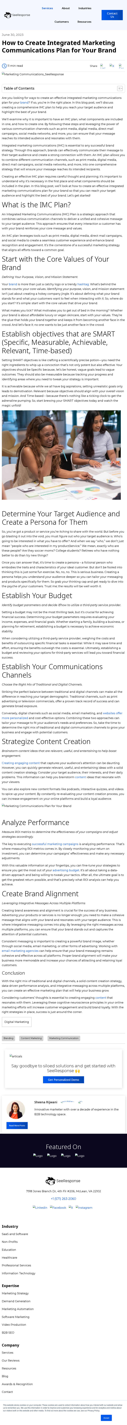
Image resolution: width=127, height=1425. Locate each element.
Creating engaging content (21, 763)
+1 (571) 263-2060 (63, 1199)
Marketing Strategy (15, 1293)
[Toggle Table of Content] (118, 88)
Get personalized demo (63, 1080)
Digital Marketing (16, 1022)
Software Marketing (15, 1317)
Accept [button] (106, 1417)
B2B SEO (8, 1332)
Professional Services (16, 1265)
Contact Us (112, 14)
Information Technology (18, 1273)
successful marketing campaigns (55, 844)
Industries (85, 8)
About (66, 8)
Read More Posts (17, 1125)
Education (9, 1249)
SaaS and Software (15, 1234)
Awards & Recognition (17, 1384)
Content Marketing (31, 1038)
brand (24, 102)
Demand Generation (16, 1301)
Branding (8, 1038)
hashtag (83, 284)
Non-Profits (10, 1242)
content (80, 777)
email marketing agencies (20, 951)
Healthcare (9, 1257)
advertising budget (66, 870)
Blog (5, 1376)
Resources (84, 21)
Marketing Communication (64, 1038)
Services (47, 8)
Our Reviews (11, 1360)
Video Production (14, 1324)
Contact (7, 1392)
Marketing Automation (18, 1309)
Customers (62, 21)
